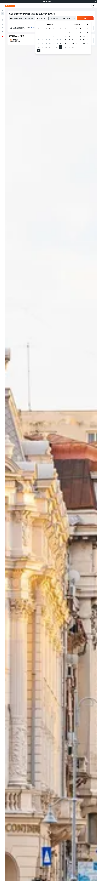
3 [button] (76, 32)
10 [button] (39, 39)
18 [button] (42, 43)
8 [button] (69, 36)
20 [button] (50, 43)
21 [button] (53, 43)
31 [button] (38, 50)
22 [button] (57, 43)
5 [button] (46, 36)
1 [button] (69, 32)
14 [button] (53, 39)
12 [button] (46, 39)
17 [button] (38, 43)
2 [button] (60, 32)
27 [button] (49, 47)
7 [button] (53, 36)
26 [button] (46, 47)
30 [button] (60, 47)
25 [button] (42, 47)
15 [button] (57, 39)
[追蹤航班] (3, 27)
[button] (95, 1)
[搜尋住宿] (3, 13)
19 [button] (46, 43)
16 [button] (60, 39)
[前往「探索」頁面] (3, 24)
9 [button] (60, 36)
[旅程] (3, 31)
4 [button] (42, 36)
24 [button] (39, 47)
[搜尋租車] (3, 16)
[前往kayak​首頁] (10, 6)
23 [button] (60, 43)
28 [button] (53, 47)
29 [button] (57, 47)
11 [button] (42, 39)
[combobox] (23, 18)
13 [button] (49, 39)
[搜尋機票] (3, 10)
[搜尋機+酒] (3, 19)
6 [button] (49, 36)
